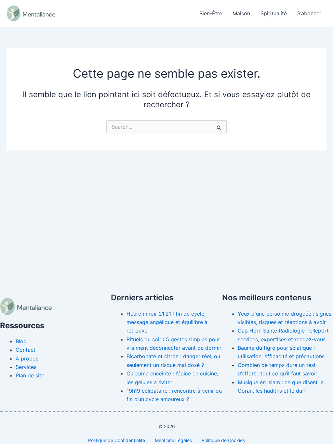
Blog (21, 341)
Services (26, 367)
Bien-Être (210, 13)
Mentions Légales (173, 440)
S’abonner (309, 13)
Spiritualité (273, 13)
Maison (241, 13)
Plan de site (30, 375)
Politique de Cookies (223, 440)
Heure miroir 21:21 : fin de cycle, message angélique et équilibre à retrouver (167, 322)
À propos (27, 358)
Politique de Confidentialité (116, 440)
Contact (25, 349)
